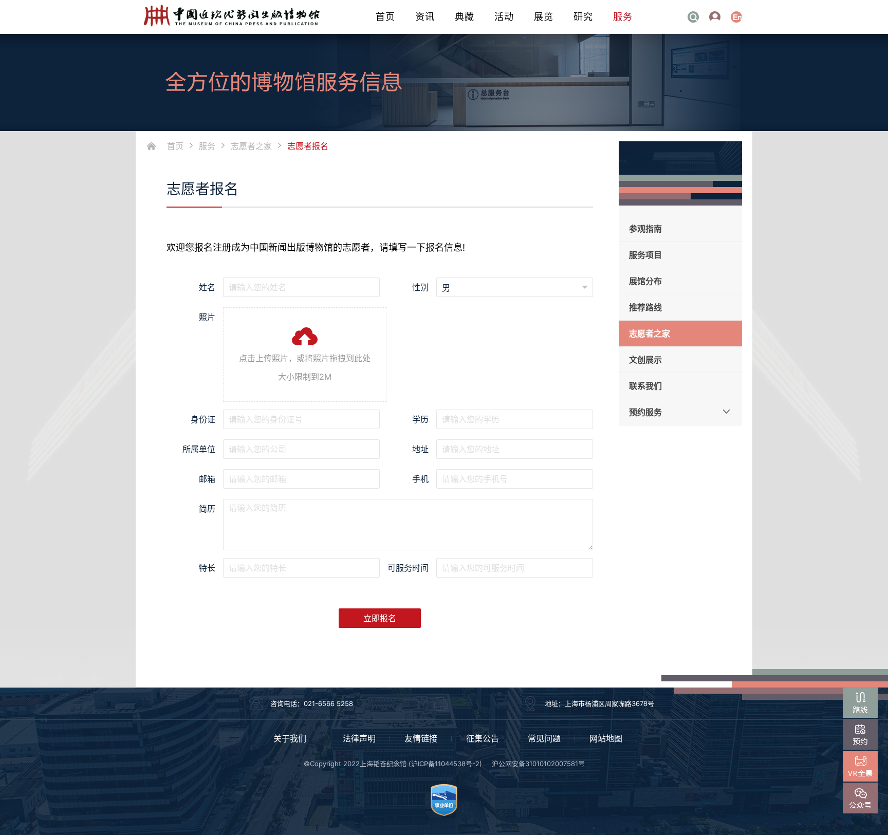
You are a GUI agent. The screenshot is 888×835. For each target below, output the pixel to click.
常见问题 (544, 738)
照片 (207, 317)
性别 (420, 287)
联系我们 (645, 386)
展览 (543, 16)
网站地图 (605, 738)
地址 (420, 449)
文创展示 (645, 360)
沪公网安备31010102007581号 (538, 763)
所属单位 (198, 449)
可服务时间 (408, 568)
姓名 (207, 287)
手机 (420, 479)
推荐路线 (645, 307)
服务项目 (645, 255)
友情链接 (420, 738)
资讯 (425, 16)
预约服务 (645, 412)
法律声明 (359, 738)
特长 (207, 568)
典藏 (464, 16)
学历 (420, 419)
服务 (623, 16)
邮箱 (207, 479)
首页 (385, 16)
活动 (504, 16)
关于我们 (289, 738)
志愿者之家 (251, 146)
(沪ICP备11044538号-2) (445, 763)
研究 (583, 16)
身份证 (203, 419)
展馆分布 (645, 281)
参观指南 (645, 229)
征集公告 (482, 738)
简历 (207, 509)
